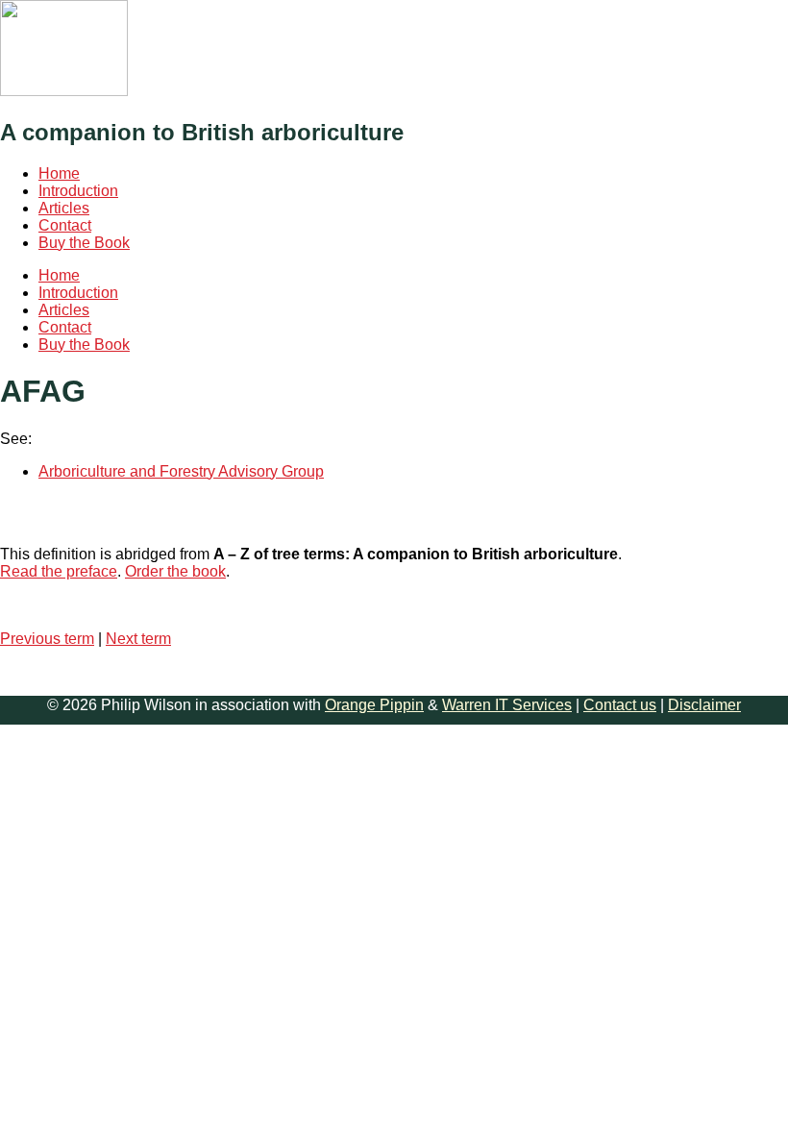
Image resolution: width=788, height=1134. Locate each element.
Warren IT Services (507, 705)
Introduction (78, 191)
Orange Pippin (374, 705)
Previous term (47, 638)
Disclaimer (704, 705)
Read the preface (58, 571)
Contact (64, 225)
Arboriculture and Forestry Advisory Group (181, 471)
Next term (138, 638)
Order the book (175, 571)
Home (59, 173)
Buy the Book (84, 242)
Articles (63, 208)
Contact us (619, 705)
